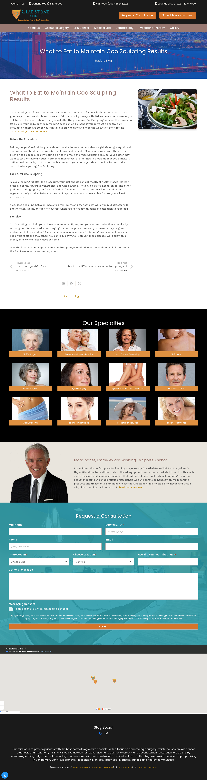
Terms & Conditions (147, 767)
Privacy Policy (70, 615)
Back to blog (71, 296)
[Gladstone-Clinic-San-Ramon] (30, 15)
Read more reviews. (130, 487)
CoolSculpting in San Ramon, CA (29, 131)
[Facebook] (100, 733)
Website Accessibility (102, 767)
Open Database (80, 767)
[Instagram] (107, 733)
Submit (103, 626)
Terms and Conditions (49, 615)
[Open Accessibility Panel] (4, 775)
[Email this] (63, 283)
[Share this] (71, 283)
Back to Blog (103, 61)
